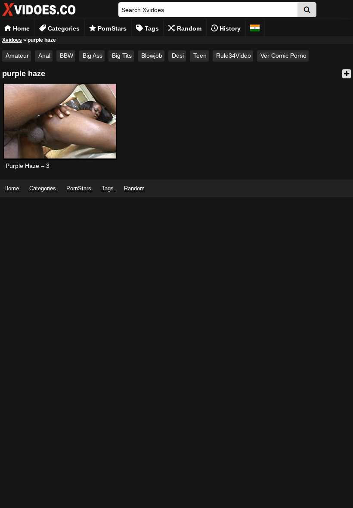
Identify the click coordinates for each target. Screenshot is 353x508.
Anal (44, 55)
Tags (151, 28)
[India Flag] (255, 27)
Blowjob (151, 55)
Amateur (17, 55)
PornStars (111, 28)
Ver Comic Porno (283, 55)
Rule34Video (233, 55)
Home (20, 28)
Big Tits (122, 55)
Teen (200, 55)
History (229, 28)
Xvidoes (12, 40)
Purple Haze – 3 (28, 165)
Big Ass (92, 55)
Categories (63, 28)
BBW (66, 55)
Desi (178, 55)
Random (188, 28)
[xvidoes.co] (38, 16)
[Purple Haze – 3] (59, 121)
